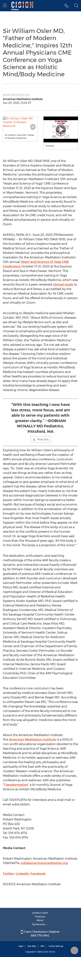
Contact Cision (40, 912)
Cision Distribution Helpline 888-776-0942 (41, 933)
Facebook (38, 873)
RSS (42, 946)
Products (40, 916)
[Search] (76, 5)
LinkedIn (22, 873)
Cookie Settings (56, 946)
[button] (20, 122)
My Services (39, 924)
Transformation (16, 785)
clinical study (63, 284)
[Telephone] (66, 5)
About (40, 920)
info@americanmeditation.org (44, 863)
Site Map (32, 946)
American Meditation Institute (32, 739)
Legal (20, 946)
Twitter (8, 873)
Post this (42, 439)
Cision (45, 952)
